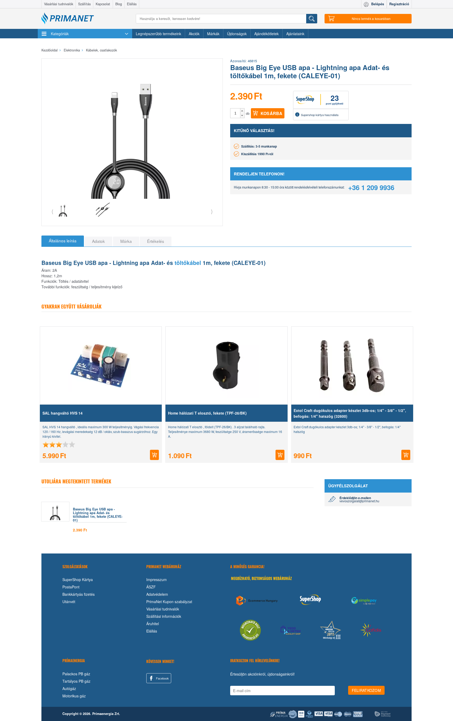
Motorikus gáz (74, 695)
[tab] (62, 241)
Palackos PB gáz (76, 673)
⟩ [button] (212, 211)
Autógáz (69, 688)
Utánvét (68, 601)
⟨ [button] (52, 211)
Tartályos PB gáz (76, 681)
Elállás (132, 4)
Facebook (162, 678)
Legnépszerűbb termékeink (158, 33)
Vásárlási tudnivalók (58, 4)
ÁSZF (151, 586)
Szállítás (84, 4)
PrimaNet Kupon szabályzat (169, 601)
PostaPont (70, 586)
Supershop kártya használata (319, 115)
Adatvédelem (157, 594)
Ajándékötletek (266, 33)
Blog (118, 4)
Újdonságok (237, 33)
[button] (242, 110)
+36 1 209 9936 (371, 187)
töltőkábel (188, 263)
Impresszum (156, 579)
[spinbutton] (235, 113)
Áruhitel (152, 623)
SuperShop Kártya (77, 579)
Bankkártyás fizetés (78, 594)
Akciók (194, 33)
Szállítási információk (163, 616)
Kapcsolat (103, 4)
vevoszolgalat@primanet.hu (359, 501)
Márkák (213, 33)
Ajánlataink (295, 33)
